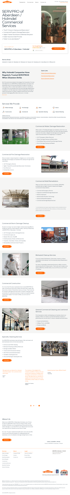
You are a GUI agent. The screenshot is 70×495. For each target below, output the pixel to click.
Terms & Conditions (28, 453)
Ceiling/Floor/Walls (52, 117)
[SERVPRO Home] (7, 2)
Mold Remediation (6, 457)
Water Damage (5, 453)
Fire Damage (4, 455)
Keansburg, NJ (37, 62)
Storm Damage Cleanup (47, 78)
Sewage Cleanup (5, 117)
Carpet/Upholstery (44, 117)
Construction (4, 461)
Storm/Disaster (5, 459)
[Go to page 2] (35, 405)
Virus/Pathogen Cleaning (25, 117)
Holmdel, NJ (4, 62)
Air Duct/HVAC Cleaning (35, 117)
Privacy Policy (27, 455)
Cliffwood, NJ (52, 62)
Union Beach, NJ (45, 62)
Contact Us (43, 2)
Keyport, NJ (30, 62)
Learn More (40, 147)
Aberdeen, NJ (17, 62)
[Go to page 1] (33, 405)
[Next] (39, 406)
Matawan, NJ (24, 62)
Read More (6, 439)
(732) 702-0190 (64, 2)
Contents (34, 118)
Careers (15, 455)
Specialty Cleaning (6, 465)
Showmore (4, 94)
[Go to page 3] (36, 405)
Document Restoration (61, 117)
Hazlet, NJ (10, 62)
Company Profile (16, 453)
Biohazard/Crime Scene (14, 117)
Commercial (30, 2)
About (36, 2)
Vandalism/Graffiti (28, 118)
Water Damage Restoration (48, 73)
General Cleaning (5, 467)
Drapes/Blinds (5, 118)
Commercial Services (6, 463)
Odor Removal (11, 118)
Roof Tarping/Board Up (19, 118)
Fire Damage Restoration (47, 76)
